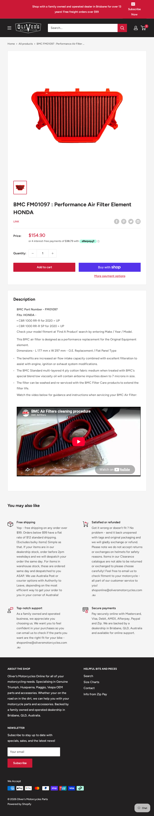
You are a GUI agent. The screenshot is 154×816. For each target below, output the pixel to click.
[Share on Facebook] (116, 221)
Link (16, 221)
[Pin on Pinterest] (123, 221)
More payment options (109, 276)
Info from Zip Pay (95, 694)
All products (26, 43)
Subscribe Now (134, 12)
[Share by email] (138, 221)
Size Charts (91, 682)
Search (88, 676)
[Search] (122, 28)
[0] (143, 28)
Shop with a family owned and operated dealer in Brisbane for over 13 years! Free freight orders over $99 (76, 9)
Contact (89, 688)
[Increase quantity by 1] (53, 253)
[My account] (136, 28)
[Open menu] (9, 27)
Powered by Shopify (19, 804)
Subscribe (20, 763)
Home (11, 43)
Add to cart (44, 267)
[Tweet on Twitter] (131, 221)
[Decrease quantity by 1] (33, 253)
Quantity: (19, 253)
